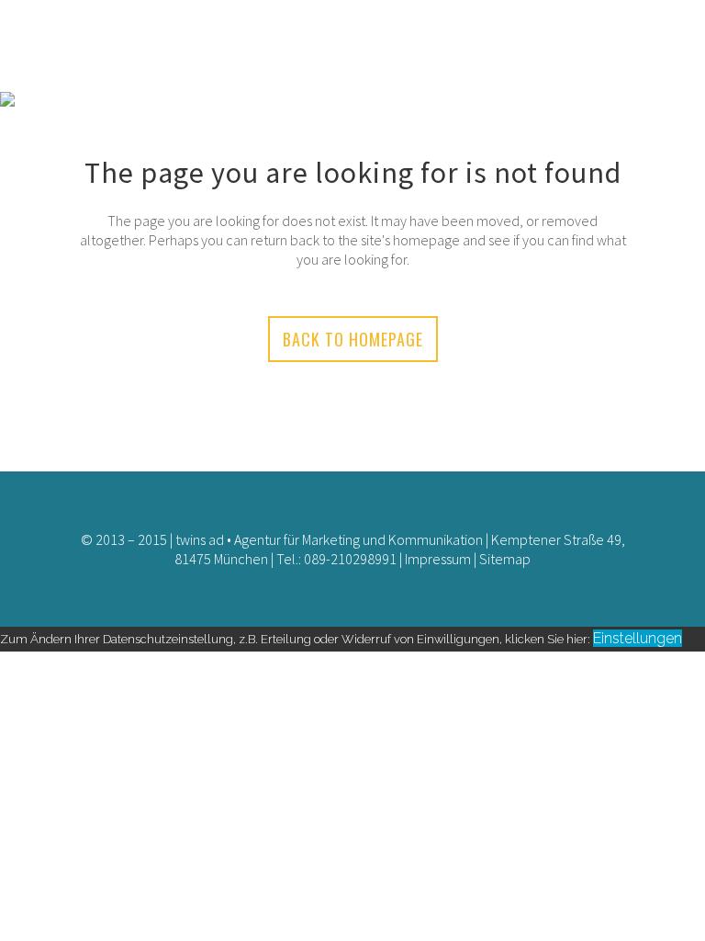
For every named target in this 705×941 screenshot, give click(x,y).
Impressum (438, 559)
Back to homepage (353, 339)
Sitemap (505, 559)
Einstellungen (637, 638)
